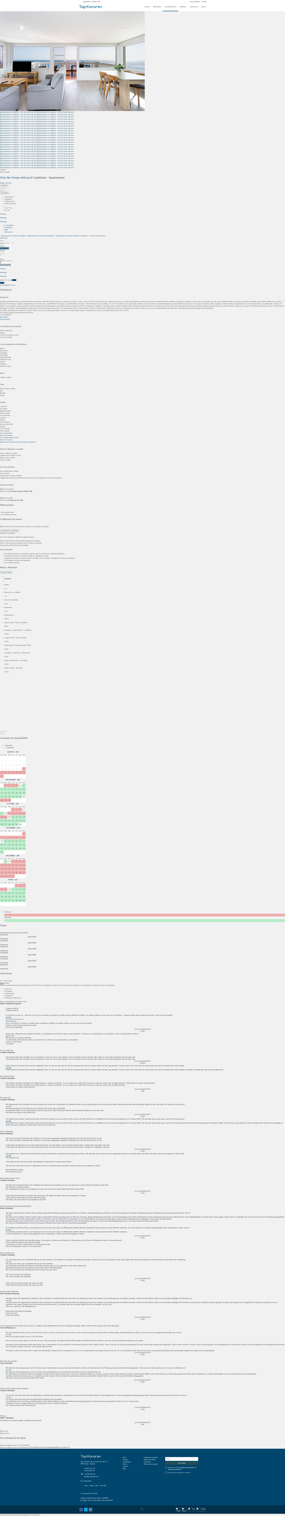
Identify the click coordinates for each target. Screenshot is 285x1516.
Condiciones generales (151, 1457)
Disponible (8, 917)
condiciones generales (174, 1469)
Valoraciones (8, 232)
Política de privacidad (151, 1464)
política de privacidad (186, 1467)
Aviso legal (147, 1462)
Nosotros (157, 7)
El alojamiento (9, 225)
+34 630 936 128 (89, 1471)
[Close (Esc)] (1, 188)
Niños (2, 259)
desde (1, 238)
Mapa (6, 230)
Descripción (4, 193)
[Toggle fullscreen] (3, 188)
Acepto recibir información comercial (179, 1472)
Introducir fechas (5, 265)
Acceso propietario (195, 1)
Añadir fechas (4, 248)
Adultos (2, 250)
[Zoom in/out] (5, 188)
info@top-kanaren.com (91, 1476)
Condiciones (8, 227)
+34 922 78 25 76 (89, 1468)
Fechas (2, 243)
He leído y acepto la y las (182, 1468)
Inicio (147, 7)
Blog (204, 7)
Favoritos (204, 1)
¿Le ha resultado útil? (142, 1029)
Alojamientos (170, 7)
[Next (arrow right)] (3, 190)
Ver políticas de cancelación (9, 531)
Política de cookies (150, 1459)
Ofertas (183, 7)
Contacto (194, 7)
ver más (8, 1017)
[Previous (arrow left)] (1, 190)
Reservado (8, 912)
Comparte (4, 185)
